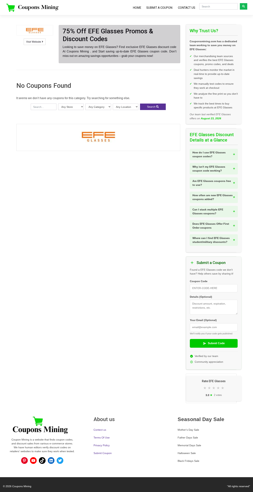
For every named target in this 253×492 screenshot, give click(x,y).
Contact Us (186, 7)
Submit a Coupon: (159, 7)
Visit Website (34, 41)
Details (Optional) (201, 296)
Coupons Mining (21, 486)
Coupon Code (198, 281)
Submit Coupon (103, 453)
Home (137, 7)
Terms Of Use (102, 437)
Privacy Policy (102, 445)
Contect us (100, 429)
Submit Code (216, 343)
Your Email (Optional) (203, 320)
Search (151, 106)
